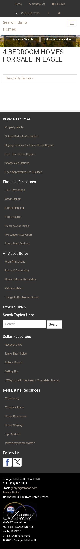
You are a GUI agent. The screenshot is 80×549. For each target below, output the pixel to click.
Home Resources (15, 416)
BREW (20, 497)
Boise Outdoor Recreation (21, 279)
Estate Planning (14, 208)
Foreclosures (13, 216)
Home (18, 3)
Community (12, 398)
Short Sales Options (17, 163)
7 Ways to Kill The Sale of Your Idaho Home (32, 380)
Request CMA (13, 344)
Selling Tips (12, 371)
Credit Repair (13, 199)
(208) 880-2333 (30, 13)
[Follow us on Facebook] (7, 462)
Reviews (60, 3)
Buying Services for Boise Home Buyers (29, 145)
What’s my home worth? (20, 443)
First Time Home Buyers (20, 154)
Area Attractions (15, 261)
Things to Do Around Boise (21, 297)
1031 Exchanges (15, 190)
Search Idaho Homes (15, 26)
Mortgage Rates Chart (18, 234)
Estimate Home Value (57, 39)
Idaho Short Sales (16, 353)
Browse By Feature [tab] (19, 78)
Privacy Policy (11, 492)
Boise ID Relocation (17, 270)
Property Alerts (14, 127)
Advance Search (23, 39)
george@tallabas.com (24, 488)
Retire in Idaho (14, 288)
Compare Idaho (14, 407)
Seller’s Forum (13, 362)
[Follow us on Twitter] (17, 462)
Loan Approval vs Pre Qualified (23, 172)
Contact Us (38, 3)
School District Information (21, 136)
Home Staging (13, 425)
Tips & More (12, 434)
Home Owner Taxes (17, 225)
